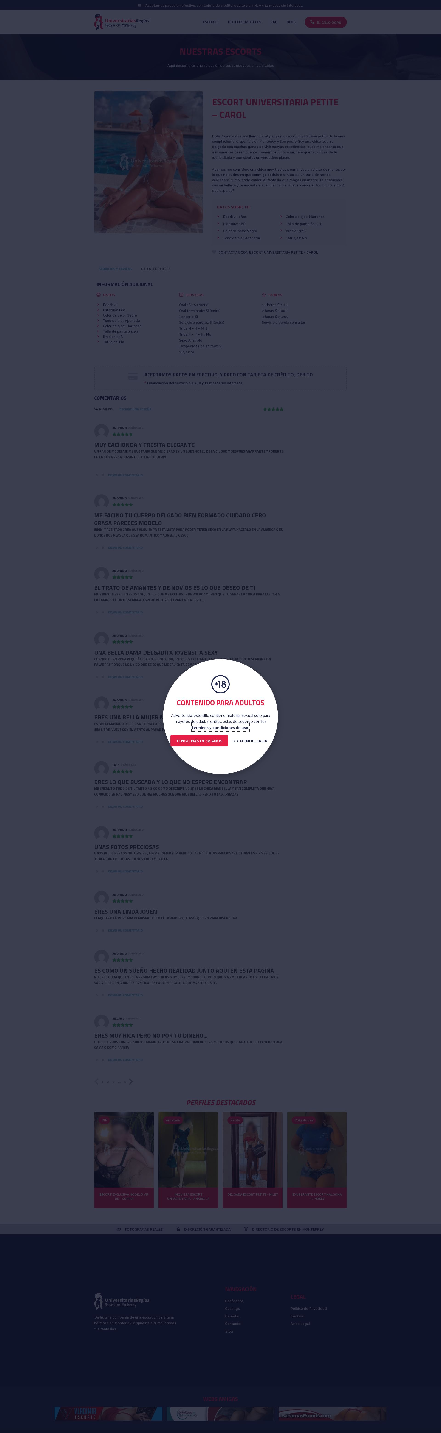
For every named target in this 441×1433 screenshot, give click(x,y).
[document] (220, 716)
